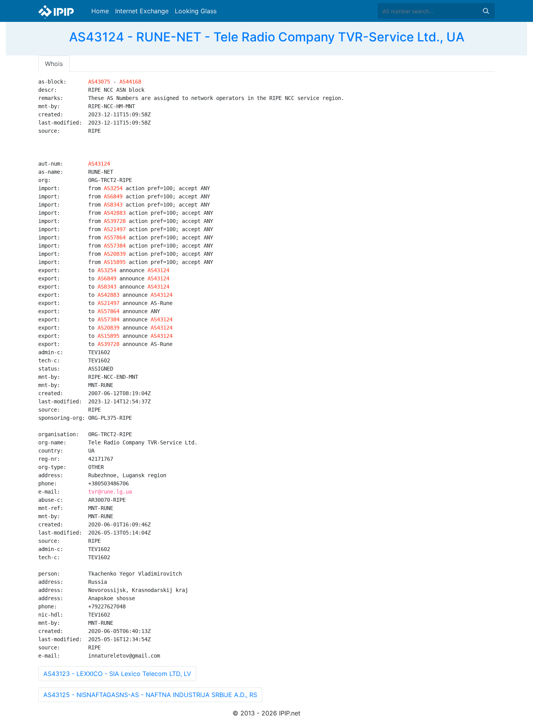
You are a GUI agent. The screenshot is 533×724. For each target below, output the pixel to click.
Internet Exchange (142, 11)
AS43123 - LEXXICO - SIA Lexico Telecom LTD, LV (117, 674)
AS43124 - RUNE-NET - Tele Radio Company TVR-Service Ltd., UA (266, 37)
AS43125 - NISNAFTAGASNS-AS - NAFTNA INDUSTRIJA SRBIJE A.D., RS (150, 695)
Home (100, 11)
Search (485, 11)
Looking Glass (196, 11)
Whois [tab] (54, 64)
